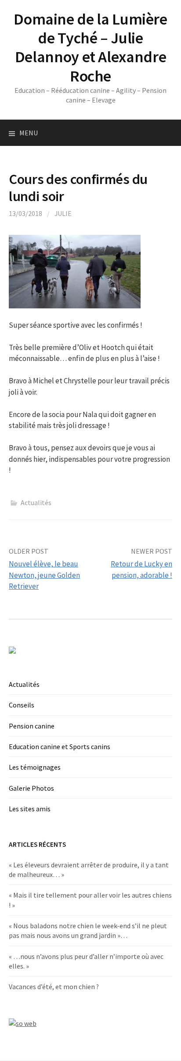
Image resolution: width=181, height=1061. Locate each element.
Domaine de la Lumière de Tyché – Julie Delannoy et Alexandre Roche (90, 47)
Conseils (21, 704)
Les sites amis (30, 808)
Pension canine (31, 725)
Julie (63, 213)
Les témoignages (35, 767)
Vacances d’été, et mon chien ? (54, 986)
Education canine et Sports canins (59, 746)
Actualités (36, 502)
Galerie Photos (31, 788)
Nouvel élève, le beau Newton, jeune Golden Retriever (44, 575)
